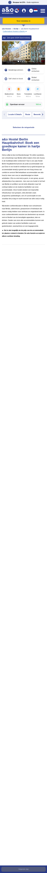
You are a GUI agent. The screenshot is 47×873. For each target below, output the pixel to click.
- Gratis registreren (26, 2)
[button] (23, 2)
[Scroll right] (43, 114)
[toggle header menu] (42, 10)
